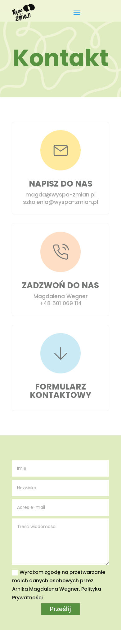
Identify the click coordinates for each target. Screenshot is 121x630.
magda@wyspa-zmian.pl (60, 194)
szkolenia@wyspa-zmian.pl (60, 202)
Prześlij (60, 609)
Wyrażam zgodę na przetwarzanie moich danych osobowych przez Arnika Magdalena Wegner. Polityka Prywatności (58, 585)
